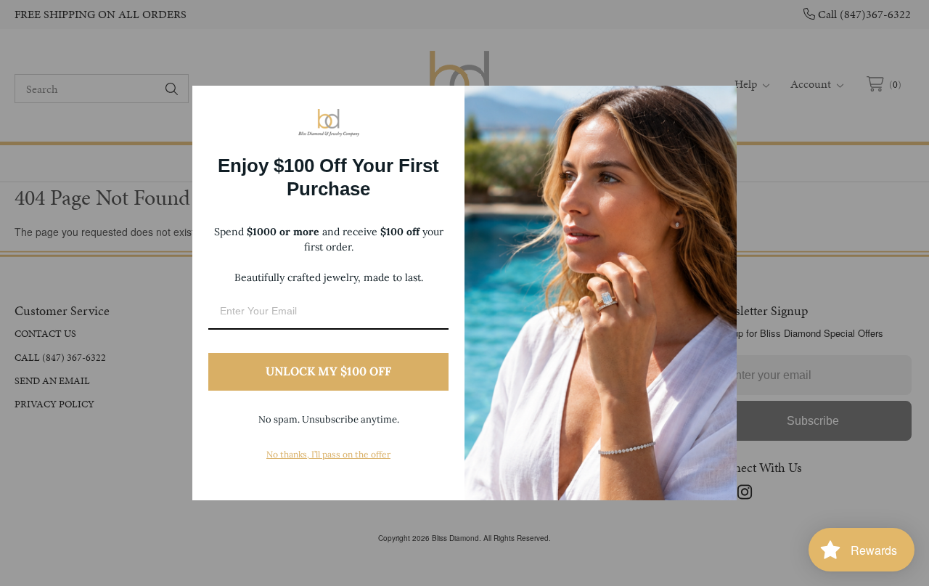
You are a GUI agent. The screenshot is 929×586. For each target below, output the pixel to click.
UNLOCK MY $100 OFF (328, 371)
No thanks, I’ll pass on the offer (328, 454)
